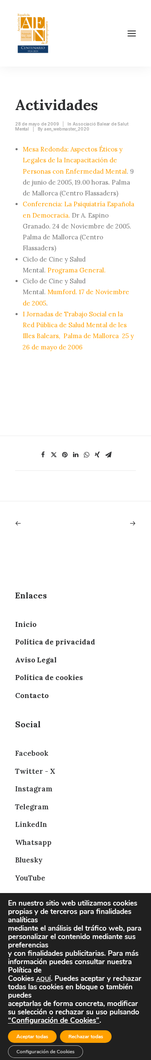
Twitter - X (35, 771)
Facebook (31, 753)
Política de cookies (49, 677)
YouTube (30, 878)
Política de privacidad (55, 642)
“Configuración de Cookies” (53, 1020)
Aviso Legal (36, 660)
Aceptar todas (32, 1036)
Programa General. (76, 270)
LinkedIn (31, 824)
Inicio (25, 624)
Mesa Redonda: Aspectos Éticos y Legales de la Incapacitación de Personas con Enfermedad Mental (75, 160)
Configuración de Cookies (45, 1051)
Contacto (32, 695)
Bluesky (28, 860)
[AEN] (33, 33)
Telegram (32, 806)
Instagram (33, 788)
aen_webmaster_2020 (66, 128)
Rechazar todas (85, 1036)
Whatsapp (33, 842)
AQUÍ (43, 979)
